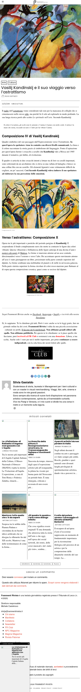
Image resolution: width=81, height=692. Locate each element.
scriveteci (58, 666)
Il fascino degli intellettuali (33, 329)
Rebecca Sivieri (34, 457)
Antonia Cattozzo (9, 520)
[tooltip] (32, 376)
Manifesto (9, 617)
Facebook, (37, 314)
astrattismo (18, 110)
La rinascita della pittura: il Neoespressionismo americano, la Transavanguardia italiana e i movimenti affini (39, 448)
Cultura (12, 82)
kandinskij (36, 564)
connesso (18, 577)
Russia (56, 564)
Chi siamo (10, 614)
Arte (4, 82)
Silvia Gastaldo (11, 96)
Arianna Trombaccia (63, 446)
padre (6, 110)
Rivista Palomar (12, 637)
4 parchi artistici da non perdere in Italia (66, 442)
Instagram (46, 314)
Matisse (23, 253)
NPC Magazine (12, 630)
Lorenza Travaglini (9, 451)
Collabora (9, 620)
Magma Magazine (13, 633)
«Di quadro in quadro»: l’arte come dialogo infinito (39, 517)
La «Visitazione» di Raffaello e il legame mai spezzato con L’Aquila (12, 444)
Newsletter (40, 317)
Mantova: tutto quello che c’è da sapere (13, 516)
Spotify (56, 314)
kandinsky (47, 564)
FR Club (9, 627)
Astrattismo (26, 564)
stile (27, 114)
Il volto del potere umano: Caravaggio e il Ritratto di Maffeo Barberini (66, 518)
